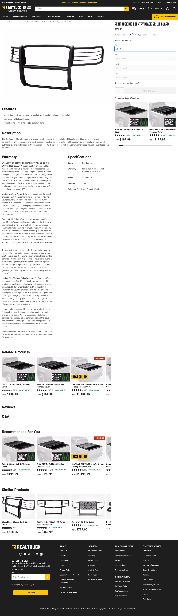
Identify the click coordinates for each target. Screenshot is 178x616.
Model (117, 64)
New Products (37, 16)
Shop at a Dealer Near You (143, 2)
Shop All (4, 16)
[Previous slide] (116, 145)
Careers (63, 555)
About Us (63, 551)
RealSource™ (120, 551)
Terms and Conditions (131, 609)
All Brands (91, 565)
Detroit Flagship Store (68, 592)
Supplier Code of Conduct (69, 575)
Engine (117, 74)
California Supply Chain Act (101, 609)
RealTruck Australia (122, 581)
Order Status (171, 2)
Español (146, 594)
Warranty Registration (151, 585)
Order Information (149, 555)
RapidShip (91, 555)
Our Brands (64, 560)
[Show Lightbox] (56, 64)
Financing (146, 560)
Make (116, 54)
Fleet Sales (147, 599)
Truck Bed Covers (54, 16)
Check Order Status (150, 570)
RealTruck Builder (90, 2)
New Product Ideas (95, 580)
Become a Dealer (66, 587)
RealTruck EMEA (121, 586)
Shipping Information (151, 565)
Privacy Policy (65, 570)
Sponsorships (120, 565)
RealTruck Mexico (121, 591)
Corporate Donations (123, 555)
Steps (81, 16)
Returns (146, 575)
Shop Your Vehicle (20, 16)
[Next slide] (174, 145)
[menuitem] (4, 17)
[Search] (126, 9)
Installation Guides (95, 551)
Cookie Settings (117, 609)
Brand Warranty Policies (152, 589)
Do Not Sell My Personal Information (78, 609)
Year (116, 45)
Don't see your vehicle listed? (127, 83)
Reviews (118, 560)
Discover (100, 16)
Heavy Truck (92, 575)
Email (14, 572)
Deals (90, 16)
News (62, 565)
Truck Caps (70, 16)
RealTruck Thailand (122, 596)
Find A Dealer (148, 580)
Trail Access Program (123, 570)
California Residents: (84, 189)
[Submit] (47, 577)
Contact (160, 2)
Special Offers (93, 570)
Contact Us (147, 551)
